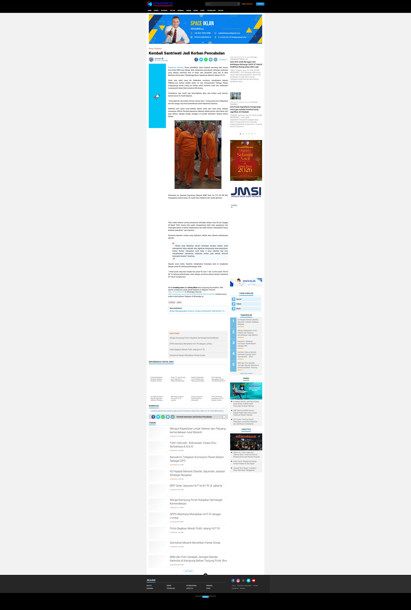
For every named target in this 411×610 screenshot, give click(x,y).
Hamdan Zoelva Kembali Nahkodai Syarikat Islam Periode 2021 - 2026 (247, 354)
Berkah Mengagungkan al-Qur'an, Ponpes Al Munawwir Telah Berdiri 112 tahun (198, 311)
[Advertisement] (198, 211)
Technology (211, 10)
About (234, 585)
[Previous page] (237, 133)
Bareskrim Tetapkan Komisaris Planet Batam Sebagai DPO (197, 458)
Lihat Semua (188, 571)
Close (205, 597)
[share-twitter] (201, 59)
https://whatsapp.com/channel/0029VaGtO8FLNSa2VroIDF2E (191, 294)
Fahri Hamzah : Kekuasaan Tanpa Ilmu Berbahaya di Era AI (193, 444)
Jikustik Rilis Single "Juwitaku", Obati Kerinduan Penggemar (245, 469)
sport (202, 10)
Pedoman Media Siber (244, 585)
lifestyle (189, 588)
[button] (204, 42)
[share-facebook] (196, 59)
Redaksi (242, 588)
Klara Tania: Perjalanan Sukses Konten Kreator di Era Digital (245, 462)
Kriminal (181, 10)
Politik (172, 10)
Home (149, 10)
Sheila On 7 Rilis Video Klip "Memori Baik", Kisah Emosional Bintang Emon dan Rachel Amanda (246, 454)
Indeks (156, 10)
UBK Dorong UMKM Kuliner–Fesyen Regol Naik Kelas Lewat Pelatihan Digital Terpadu (245, 412)
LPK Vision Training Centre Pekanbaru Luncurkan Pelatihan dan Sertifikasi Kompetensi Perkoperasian (245, 421)
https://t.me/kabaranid (176, 292)
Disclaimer (235, 588)
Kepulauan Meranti (175, 67)
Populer (260, 4)
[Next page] (255, 133)
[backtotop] (205, 575)
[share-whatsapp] (206, 59)
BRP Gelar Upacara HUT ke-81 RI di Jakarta (196, 485)
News (179, 302)
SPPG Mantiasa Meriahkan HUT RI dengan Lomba (195, 516)
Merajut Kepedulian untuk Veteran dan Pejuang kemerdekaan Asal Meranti (198, 430)
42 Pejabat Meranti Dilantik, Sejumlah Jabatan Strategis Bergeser (197, 473)
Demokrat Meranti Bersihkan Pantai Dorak (195, 542)
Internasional (191, 585)
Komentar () (223, 59)
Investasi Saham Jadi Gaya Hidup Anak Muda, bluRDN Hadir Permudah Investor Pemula (246, 403)
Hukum (188, 10)
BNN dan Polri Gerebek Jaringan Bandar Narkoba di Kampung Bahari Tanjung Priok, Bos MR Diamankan (198, 560)
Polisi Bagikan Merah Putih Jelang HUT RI (195, 528)
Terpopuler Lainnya (246, 373)
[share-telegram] (211, 59)
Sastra (220, 10)
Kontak (255, 585)
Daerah (238, 299)
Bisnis (196, 10)
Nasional (164, 10)
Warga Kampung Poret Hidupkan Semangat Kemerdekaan (196, 501)
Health (149, 585)
